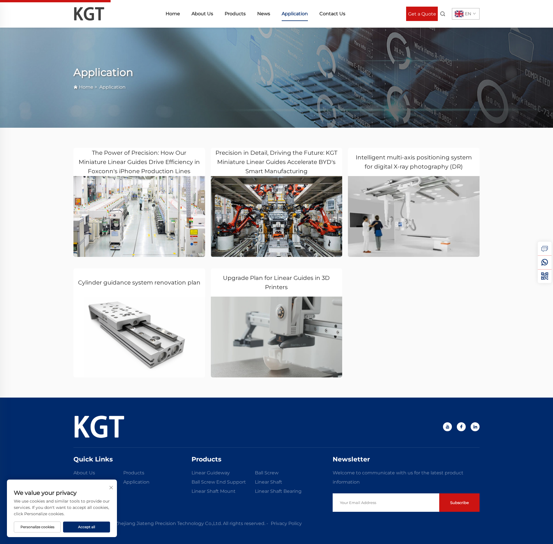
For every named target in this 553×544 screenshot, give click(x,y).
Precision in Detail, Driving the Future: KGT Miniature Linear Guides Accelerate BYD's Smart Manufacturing (276, 162)
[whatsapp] (545, 262)
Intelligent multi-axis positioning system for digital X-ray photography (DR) (414, 162)
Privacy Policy (286, 523)
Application (295, 13)
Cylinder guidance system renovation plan (139, 282)
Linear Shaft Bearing (278, 491)
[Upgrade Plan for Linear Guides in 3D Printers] (276, 337)
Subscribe (459, 502)
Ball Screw (267, 473)
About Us (202, 13)
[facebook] (461, 426)
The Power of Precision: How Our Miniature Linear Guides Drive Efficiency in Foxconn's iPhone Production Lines (139, 162)
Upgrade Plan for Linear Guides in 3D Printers (276, 282)
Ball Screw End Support (219, 482)
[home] (89, 13)
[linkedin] (475, 426)
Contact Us (332, 13)
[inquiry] (545, 248)
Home (173, 13)
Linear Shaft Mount (214, 491)
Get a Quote (422, 14)
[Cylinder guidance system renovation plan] (139, 337)
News (263, 13)
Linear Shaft (268, 482)
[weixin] (545, 276)
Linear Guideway (211, 473)
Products (235, 13)
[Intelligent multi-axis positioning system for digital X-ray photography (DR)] (414, 216)
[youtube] (447, 426)
